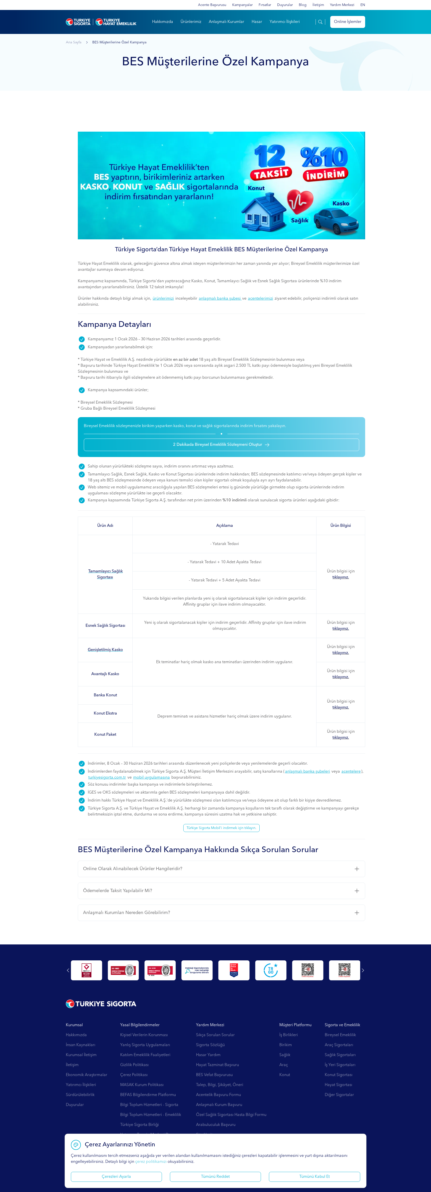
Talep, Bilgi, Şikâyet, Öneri (219, 1085)
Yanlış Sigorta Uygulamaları (145, 1045)
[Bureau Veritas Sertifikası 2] (270, 970)
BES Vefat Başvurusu (214, 1075)
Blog (303, 5)
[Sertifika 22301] (197, 970)
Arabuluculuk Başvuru (215, 1125)
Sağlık (284, 1055)
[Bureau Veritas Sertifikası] (234, 970)
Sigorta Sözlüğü (210, 1045)
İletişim (318, 5)
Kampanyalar (242, 5)
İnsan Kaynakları (80, 1045)
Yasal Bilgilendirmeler (140, 1025)
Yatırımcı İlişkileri (285, 22)
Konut (284, 1075)
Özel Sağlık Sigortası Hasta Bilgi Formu (231, 1115)
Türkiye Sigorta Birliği (139, 1125)
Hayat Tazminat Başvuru (217, 1065)
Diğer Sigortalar (339, 1095)
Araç (283, 1065)
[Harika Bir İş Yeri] (344, 970)
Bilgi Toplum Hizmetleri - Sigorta (149, 1105)
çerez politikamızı (151, 1162)
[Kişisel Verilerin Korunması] (123, 970)
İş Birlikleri (288, 1035)
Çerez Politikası (134, 1075)
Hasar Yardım (208, 1055)
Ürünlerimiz (191, 22)
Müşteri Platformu (295, 1025)
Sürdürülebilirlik (80, 1095)
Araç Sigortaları (339, 1045)
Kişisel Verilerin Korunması (144, 1035)
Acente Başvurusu (212, 5)
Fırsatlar (265, 5)
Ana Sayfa (73, 42)
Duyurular (285, 5)
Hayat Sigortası (338, 1085)
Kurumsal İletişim (81, 1055)
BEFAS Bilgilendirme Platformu (148, 1095)
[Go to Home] (101, 21)
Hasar (257, 22)
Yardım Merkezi (342, 5)
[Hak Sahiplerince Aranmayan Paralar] (86, 970)
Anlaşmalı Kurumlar (226, 22)
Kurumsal (74, 1025)
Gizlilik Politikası (134, 1065)
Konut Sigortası (338, 1075)
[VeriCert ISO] (160, 970)
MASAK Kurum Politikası (142, 1085)
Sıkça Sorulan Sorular (215, 1035)
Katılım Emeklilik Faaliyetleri (145, 1055)
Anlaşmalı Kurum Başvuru (219, 1105)
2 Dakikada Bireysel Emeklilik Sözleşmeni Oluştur (217, 445)
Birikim (285, 1045)
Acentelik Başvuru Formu (218, 1095)
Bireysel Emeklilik (340, 1035)
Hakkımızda (162, 22)
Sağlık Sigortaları (340, 1055)
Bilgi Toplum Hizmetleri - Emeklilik (150, 1115)
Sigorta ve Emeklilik (342, 1025)
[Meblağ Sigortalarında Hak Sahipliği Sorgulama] (307, 970)
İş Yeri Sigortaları (340, 1065)
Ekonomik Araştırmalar (86, 1075)
